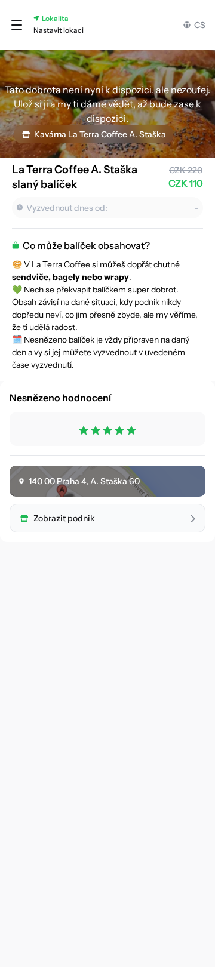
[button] (16, 25)
